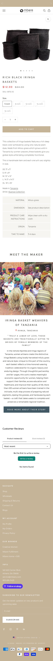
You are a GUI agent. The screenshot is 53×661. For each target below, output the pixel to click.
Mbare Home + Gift (11, 556)
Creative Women (10, 547)
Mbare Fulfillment (10, 551)
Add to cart (26, 129)
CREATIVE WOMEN (40, 3)
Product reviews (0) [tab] (14, 438)
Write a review (26, 458)
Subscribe (13, 620)
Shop (5, 491)
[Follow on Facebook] (4, 629)
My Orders (7, 528)
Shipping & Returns (11, 500)
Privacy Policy (9, 533)
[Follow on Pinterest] (17, 629)
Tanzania (14, 188)
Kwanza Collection (16, 191)
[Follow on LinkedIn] (24, 629)
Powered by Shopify (35, 643)
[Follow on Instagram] (10, 629)
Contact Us (8, 505)
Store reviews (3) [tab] (38, 438)
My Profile (7, 524)
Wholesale (7, 496)
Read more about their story (26, 409)
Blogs (5, 510)
